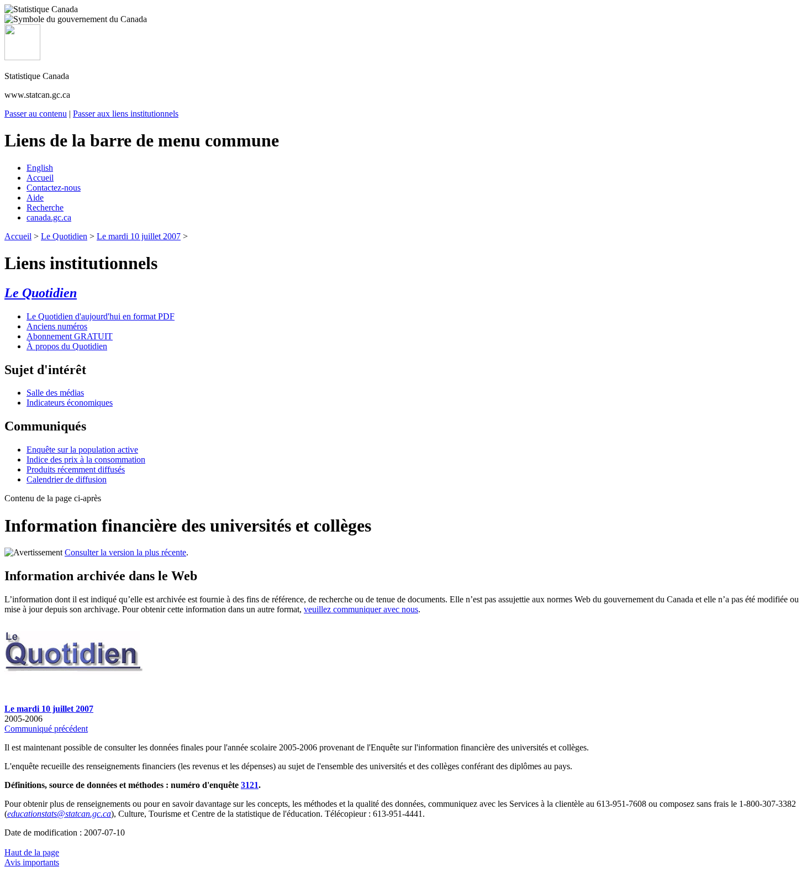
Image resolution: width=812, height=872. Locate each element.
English (40, 167)
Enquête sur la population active (82, 449)
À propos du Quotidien (67, 346)
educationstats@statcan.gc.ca (59, 813)
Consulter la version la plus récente (125, 552)
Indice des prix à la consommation (86, 459)
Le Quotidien (64, 236)
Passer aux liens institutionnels (125, 113)
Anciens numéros (57, 326)
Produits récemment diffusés (76, 469)
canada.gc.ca (49, 217)
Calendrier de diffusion (67, 479)
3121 (250, 785)
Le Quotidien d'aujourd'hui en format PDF (101, 316)
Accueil (40, 177)
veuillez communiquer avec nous (361, 609)
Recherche (45, 207)
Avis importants (31, 862)
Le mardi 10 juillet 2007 (139, 236)
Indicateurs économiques (70, 402)
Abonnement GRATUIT (70, 336)
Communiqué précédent (46, 728)
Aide (35, 197)
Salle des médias (55, 392)
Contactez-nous (54, 187)
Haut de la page (31, 852)
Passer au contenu (35, 113)
